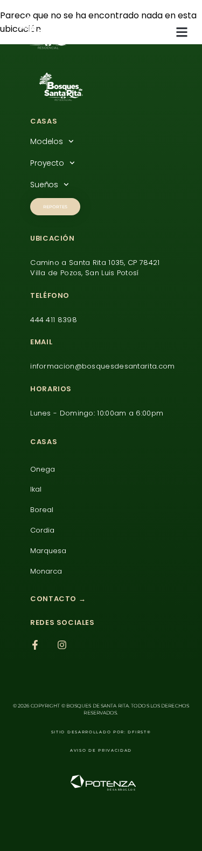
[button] (182, 32)
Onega (42, 469)
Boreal (41, 510)
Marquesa (48, 551)
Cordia (42, 530)
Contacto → (58, 599)
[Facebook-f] (35, 645)
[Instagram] (62, 645)
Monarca (46, 571)
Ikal (35, 489)
